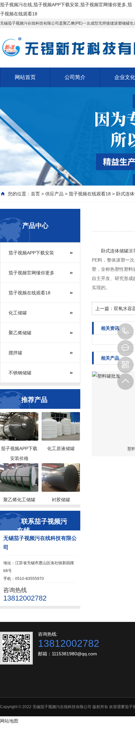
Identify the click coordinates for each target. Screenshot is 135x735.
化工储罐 (18, 312)
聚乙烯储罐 (20, 332)
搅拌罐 (15, 352)
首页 (35, 193)
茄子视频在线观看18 (90, 193)
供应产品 (54, 193)
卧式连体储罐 (114, 250)
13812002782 (125, 331)
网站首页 (25, 77)
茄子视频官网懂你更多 (31, 272)
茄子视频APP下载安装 (31, 252)
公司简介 (75, 77)
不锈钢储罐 (20, 372)
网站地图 (9, 721)
